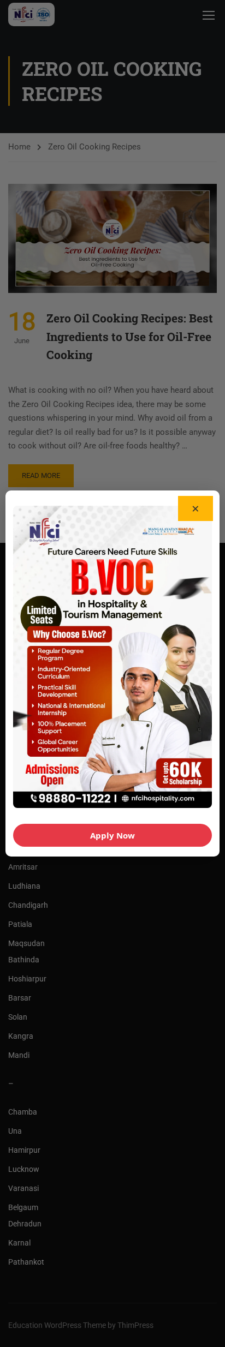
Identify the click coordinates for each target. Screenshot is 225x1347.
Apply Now (112, 835)
